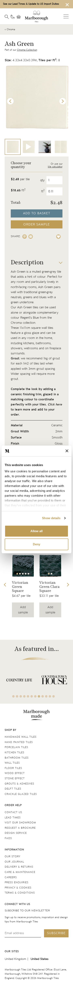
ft (43, 191)
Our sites (12, 951)
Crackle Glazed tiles (21, 794)
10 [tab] (46, 696)
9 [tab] (42, 696)
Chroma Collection (27, 49)
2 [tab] (20, 574)
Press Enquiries (16, 882)
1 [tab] (17, 574)
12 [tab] (53, 696)
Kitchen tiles (14, 752)
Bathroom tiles (17, 757)
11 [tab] (50, 696)
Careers (11, 877)
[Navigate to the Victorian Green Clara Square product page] (50, 566)
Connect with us (17, 904)
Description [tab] (27, 263)
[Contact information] (13, 17)
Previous (10, 101)
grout (56, 358)
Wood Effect (15, 773)
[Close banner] (66, 450)
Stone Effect (15, 778)
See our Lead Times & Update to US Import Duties (31, 3)
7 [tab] (35, 696)
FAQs (8, 838)
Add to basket (36, 213)
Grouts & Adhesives (19, 783)
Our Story (12, 856)
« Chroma (10, 29)
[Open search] (7, 17)
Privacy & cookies (18, 887)
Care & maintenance (20, 872)
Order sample (36, 224)
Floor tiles (13, 768)
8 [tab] (39, 696)
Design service (16, 833)
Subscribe (56, 933)
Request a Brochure (20, 828)
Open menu (66, 16)
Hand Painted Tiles (19, 742)
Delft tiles (13, 788)
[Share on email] (30, 236)
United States (39, 959)
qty (42, 180)
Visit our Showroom (20, 822)
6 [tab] (31, 696)
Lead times (13, 817)
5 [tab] (28, 574)
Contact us (13, 812)
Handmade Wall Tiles (20, 737)
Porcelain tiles (16, 747)
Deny (36, 544)
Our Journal (14, 861)
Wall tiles (12, 762)
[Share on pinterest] (24, 236)
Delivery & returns (19, 866)
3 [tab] (23, 574)
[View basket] (20, 17)
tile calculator (55, 166)
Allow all (36, 531)
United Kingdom (15, 959)
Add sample (23, 609)
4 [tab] (25, 574)
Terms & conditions (20, 892)
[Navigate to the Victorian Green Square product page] (23, 566)
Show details (51, 518)
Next (62, 101)
